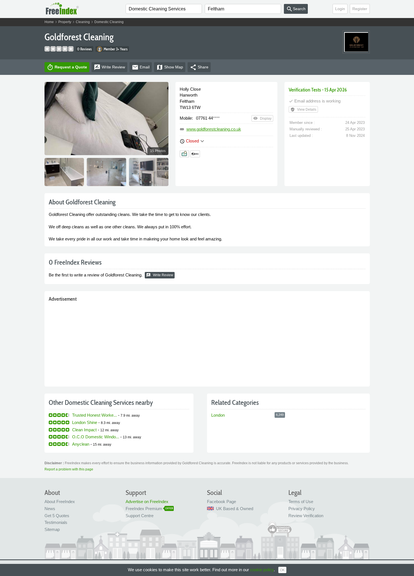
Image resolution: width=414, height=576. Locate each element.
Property (64, 22)
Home (49, 22)
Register (359, 8)
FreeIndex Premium (144, 508)
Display (262, 118)
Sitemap (52, 529)
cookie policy (262, 569)
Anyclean (80, 444)
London (218, 415)
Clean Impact (84, 429)
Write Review (159, 275)
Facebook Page (221, 501)
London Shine (84, 422)
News (49, 508)
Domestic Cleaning (109, 22)
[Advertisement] (207, 342)
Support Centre (139, 515)
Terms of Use (300, 501)
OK (282, 570)
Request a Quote (67, 67)
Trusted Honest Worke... (94, 415)
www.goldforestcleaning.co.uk (213, 129)
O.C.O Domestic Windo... (95, 436)
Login (340, 8)
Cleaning (83, 22)
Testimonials (55, 522)
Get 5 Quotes (56, 515)
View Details (303, 109)
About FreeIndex (59, 501)
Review (109, 67)
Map (169, 67)
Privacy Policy (301, 508)
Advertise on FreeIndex (147, 501)
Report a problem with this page (68, 469)
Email (141, 67)
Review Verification (305, 515)
